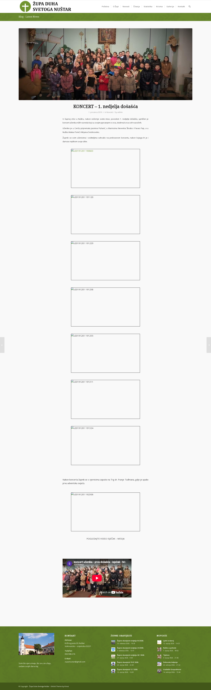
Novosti (110, 112)
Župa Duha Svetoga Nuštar (39, 686)
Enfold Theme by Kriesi (60, 686)
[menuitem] (105, 6)
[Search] (189, 6)
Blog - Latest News (29, 16)
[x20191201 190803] (105, 64)
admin (120, 112)
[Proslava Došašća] (209, 345)
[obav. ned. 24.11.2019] (2, 345)
